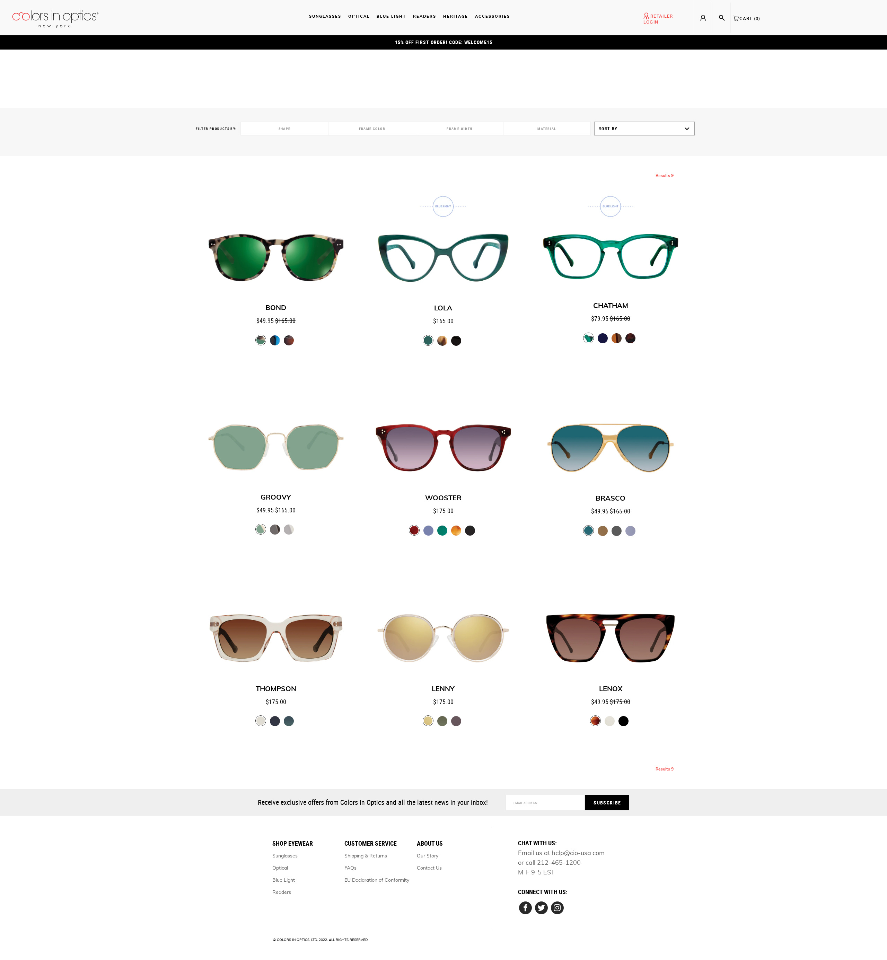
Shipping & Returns (365, 856)
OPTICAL (359, 16)
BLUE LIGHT (391, 16)
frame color (372, 128)
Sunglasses (285, 856)
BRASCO (610, 498)
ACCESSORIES (492, 16)
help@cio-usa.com (578, 853)
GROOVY (276, 497)
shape (285, 128)
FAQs (350, 868)
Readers (281, 892)
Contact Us (429, 868)
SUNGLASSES (325, 16)
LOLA (443, 308)
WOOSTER (443, 498)
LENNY (443, 689)
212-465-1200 (559, 863)
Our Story (427, 856)
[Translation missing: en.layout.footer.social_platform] (525, 907)
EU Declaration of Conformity (376, 880)
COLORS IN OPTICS (293, 940)
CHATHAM (610, 305)
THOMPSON (276, 689)
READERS (424, 16)
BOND (275, 308)
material (546, 128)
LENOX (610, 689)
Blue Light (283, 880)
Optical (280, 868)
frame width (459, 128)
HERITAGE (455, 16)
